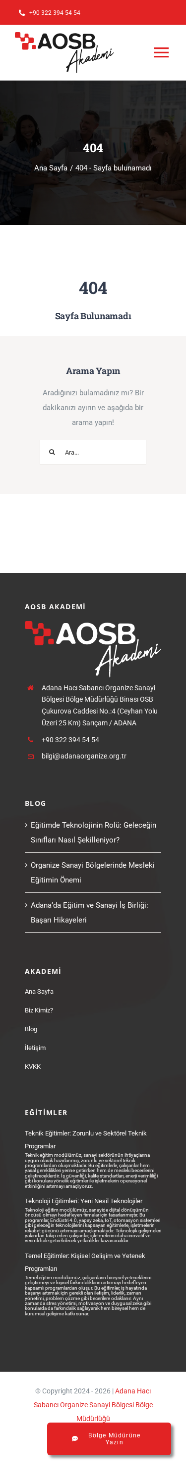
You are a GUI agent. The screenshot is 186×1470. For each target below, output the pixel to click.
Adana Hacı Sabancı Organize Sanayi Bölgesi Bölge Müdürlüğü (93, 1405)
